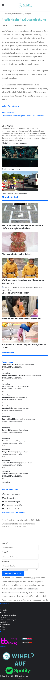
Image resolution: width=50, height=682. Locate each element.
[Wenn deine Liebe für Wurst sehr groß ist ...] (20, 316)
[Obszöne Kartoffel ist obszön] (25, 290)
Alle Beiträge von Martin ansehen (14, 143)
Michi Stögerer (7, 386)
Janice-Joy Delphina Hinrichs (14, 375)
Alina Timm (6, 441)
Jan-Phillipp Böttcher (10, 419)
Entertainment (17, 13)
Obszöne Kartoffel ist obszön (15, 292)
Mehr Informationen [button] (10, 106)
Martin (10, 125)
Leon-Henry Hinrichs (10, 364)
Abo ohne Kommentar (37, 570)
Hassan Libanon (13, 498)
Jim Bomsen (7, 397)
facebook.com (29, 365)
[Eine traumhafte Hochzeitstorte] (20, 251)
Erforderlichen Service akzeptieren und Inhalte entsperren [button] (23, 115)
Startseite (7, 13)
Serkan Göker (7, 430)
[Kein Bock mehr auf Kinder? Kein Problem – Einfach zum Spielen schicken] (20, 222)
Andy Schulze (7, 451)
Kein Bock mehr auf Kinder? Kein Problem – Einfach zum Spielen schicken (22, 227)
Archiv (2, 627)
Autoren (3, 629)
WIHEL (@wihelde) (14, 494)
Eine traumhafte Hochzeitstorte (17, 254)
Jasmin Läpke (7, 408)
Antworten (6, 373)
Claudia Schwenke (9, 462)
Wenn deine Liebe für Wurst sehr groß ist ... (22, 318)
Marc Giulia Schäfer (14, 505)
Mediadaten (4, 622)
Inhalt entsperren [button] (8, 112)
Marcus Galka (7, 473)
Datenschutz (4, 617)
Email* (5, 552)
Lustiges (28, 13)
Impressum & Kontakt (8, 615)
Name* (5, 543)
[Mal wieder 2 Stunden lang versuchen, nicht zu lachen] (20, 342)
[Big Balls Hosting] (9, 644)
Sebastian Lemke (13, 508)
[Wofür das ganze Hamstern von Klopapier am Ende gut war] (20, 277)
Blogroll (3, 612)
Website (5, 561)
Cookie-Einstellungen (8, 619)
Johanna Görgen (13, 501)
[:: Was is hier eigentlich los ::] (25, 5)
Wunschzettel (5, 624)
